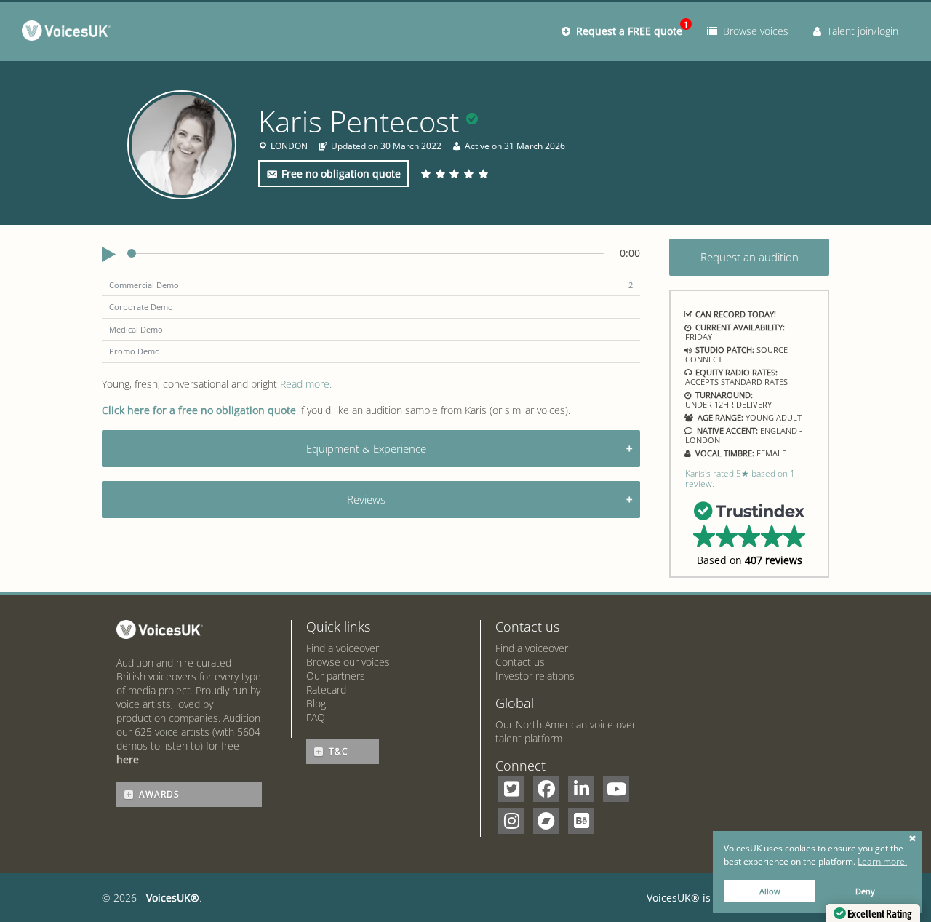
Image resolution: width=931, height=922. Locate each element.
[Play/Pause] (109, 254)
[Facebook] (546, 789)
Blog (316, 703)
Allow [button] (769, 891)
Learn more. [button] (882, 861)
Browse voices (752, 31)
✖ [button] (912, 839)
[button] (750, 532)
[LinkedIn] (581, 789)
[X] (511, 789)
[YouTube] (616, 789)
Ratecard (326, 689)
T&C (338, 751)
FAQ (315, 717)
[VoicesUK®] (69, 33)
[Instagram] (511, 821)
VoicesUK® (172, 898)
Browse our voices (348, 662)
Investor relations (535, 676)
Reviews (366, 499)
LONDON (289, 146)
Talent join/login (859, 31)
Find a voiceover (342, 648)
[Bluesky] (581, 821)
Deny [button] (865, 891)
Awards (159, 794)
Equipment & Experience (366, 448)
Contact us (520, 662)
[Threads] (546, 821)
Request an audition (749, 257)
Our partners (335, 676)
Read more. (306, 384)
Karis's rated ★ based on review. (740, 478)
